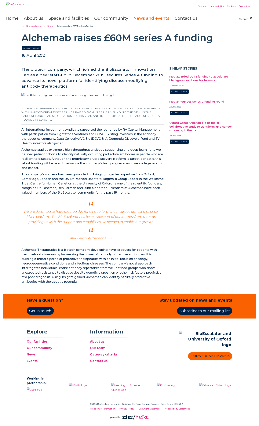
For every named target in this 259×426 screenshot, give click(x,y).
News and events (151, 18)
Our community (111, 18)
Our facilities (37, 341)
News (50, 26)
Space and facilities (69, 18)
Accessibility (217, 6)
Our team (97, 348)
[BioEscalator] (15, 2)
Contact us (244, 6)
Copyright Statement (149, 408)
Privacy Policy (126, 408)
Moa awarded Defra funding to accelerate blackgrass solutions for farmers (198, 78)
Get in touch (40, 311)
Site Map (202, 6)
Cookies (231, 6)
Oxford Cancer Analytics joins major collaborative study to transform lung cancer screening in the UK (200, 126)
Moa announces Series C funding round (196, 101)
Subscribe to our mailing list (205, 311)
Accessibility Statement (177, 408)
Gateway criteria (103, 354)
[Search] (251, 18)
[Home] (21, 26)
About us (33, 18)
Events (32, 361)
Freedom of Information (102, 408)
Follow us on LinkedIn (210, 356)
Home (12, 18)
